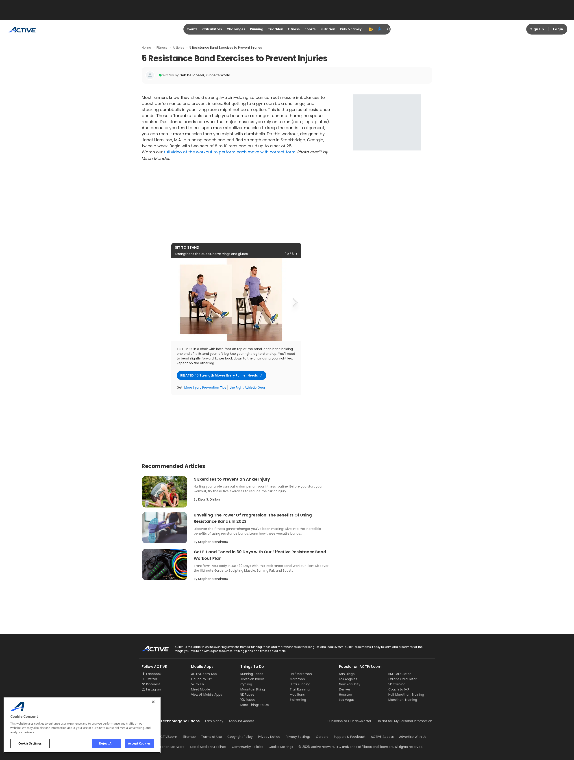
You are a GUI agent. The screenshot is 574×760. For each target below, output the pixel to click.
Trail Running (300, 689)
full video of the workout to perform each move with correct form (230, 152)
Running (256, 29)
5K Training (396, 684)
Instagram (154, 689)
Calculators (212, 29)
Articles (178, 47)
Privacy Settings (298, 736)
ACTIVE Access (382, 736)
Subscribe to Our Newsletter (349, 721)
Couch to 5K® (201, 679)
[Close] (153, 702)
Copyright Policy (240, 736)
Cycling (246, 684)
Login (558, 29)
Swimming (298, 699)
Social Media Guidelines (208, 747)
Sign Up (537, 29)
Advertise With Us (412, 736)
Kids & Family (350, 29)
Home (146, 47)
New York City (349, 684)
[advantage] (371, 29)
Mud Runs (297, 694)
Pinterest (153, 684)
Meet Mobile (200, 689)
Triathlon (275, 29)
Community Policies (247, 747)
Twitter (151, 679)
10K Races (247, 699)
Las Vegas (346, 699)
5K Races (247, 694)
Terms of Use (211, 736)
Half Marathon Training (406, 694)
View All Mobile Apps (206, 694)
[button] (296, 254)
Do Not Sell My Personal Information (404, 721)
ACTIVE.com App (204, 674)
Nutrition (327, 29)
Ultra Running (300, 684)
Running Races (251, 674)
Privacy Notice (269, 736)
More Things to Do (254, 705)
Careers (322, 736)
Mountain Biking (252, 689)
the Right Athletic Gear (247, 387)
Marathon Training (402, 699)
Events (192, 29)
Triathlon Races (252, 679)
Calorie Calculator (402, 679)
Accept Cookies (139, 743)
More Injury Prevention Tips (205, 387)
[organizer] (380, 29)
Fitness (294, 29)
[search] (389, 29)
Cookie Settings (29, 743)
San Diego (347, 674)
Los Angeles (348, 679)
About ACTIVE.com (162, 736)
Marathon (297, 679)
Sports (310, 29)
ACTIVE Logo (151, 647)
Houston (345, 694)
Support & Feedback (349, 736)
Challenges (236, 29)
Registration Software (168, 747)
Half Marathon (301, 674)
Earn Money (214, 721)
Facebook (153, 674)
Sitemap (189, 736)
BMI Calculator (399, 674)
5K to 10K (197, 684)
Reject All (106, 743)
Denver (344, 689)
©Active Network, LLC (319, 747)
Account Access (241, 721)
